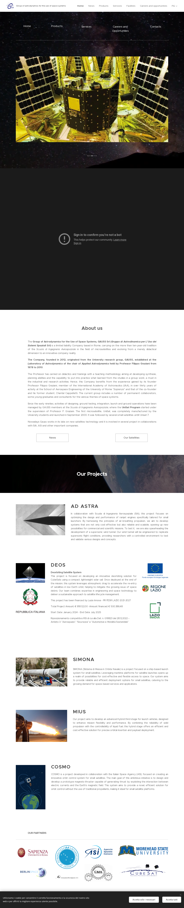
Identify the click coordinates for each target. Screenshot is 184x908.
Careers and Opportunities (120, 28)
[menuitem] (81, 5)
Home (27, 26)
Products (57, 26)
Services (86, 26)
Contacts (155, 26)
